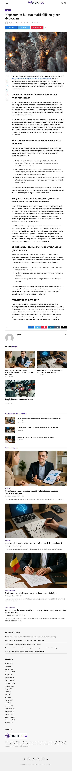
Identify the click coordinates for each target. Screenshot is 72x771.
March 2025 (8, 675)
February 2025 (9, 677)
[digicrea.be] (36, 3)
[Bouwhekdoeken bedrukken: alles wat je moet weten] (20, 388)
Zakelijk (8, 10)
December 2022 (10, 709)
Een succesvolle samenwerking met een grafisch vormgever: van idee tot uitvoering (35, 611)
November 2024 (10, 683)
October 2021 (9, 723)
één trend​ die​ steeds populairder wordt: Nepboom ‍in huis (31, 79)
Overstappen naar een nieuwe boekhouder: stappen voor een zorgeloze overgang (19, 372)
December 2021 (10, 717)
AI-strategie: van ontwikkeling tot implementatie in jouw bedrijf (49, 371)
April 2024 (8, 697)
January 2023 (9, 706)
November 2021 (10, 720)
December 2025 (10, 672)
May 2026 (8, 666)
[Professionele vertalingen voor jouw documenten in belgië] (10, 439)
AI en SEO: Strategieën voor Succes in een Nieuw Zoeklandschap (24, 651)
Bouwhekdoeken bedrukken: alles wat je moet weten (19, 400)
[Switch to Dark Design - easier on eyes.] (62, 3)
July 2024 (8, 692)
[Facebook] (7, 81)
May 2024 (8, 694)
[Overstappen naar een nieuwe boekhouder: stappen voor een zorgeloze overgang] (20, 359)
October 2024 (9, 686)
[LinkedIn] (7, 90)
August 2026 (9, 663)
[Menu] (7, 3)
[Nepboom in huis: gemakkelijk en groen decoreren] (36, 52)
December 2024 (10, 680)
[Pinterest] (7, 94)
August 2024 (9, 689)
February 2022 (9, 711)
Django (12, 23)
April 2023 (8, 703)
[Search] (65, 3)
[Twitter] (7, 85)
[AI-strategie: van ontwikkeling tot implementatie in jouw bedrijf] (52, 359)
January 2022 (9, 714)
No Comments (29, 23)
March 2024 (9, 700)
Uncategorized (10, 590)
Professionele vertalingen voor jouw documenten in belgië (35, 437)
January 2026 (9, 669)
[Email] (7, 99)
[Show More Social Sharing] (45, 27)
